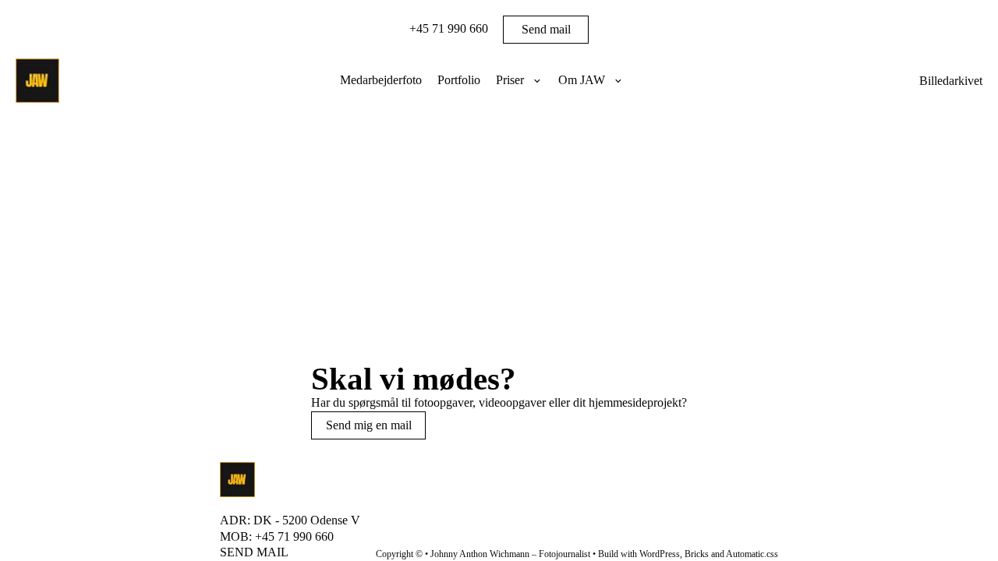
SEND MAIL (254, 552)
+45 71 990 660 (448, 28)
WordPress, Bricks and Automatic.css (708, 554)
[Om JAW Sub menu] (618, 81)
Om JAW (581, 79)
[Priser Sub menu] (537, 81)
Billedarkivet (950, 81)
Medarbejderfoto (381, 79)
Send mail (546, 29)
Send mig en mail (369, 425)
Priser (510, 79)
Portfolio (458, 79)
